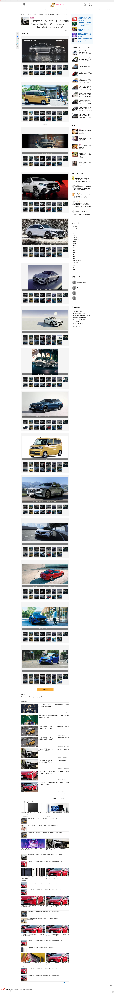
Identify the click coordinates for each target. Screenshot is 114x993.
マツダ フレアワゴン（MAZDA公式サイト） (46, 459)
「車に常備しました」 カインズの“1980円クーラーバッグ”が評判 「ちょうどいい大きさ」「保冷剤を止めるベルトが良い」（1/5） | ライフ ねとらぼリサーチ (82, 206)
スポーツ (75, 235)
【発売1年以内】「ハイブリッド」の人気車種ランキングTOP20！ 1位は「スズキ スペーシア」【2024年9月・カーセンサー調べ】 (49, 24)
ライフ (74, 243)
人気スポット (76, 247)
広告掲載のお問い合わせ (77, 323)
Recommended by (61, 982)
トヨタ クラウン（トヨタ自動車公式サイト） (46, 62)
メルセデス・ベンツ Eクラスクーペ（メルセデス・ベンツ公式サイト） (46, 586)
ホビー (74, 241)
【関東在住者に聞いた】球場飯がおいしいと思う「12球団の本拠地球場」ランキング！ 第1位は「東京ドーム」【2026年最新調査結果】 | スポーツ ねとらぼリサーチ (82, 181)
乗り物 (74, 245)
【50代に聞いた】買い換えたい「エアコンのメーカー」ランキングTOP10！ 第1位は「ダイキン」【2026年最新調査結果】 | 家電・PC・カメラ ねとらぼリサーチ (82, 214)
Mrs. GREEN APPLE (81, 282)
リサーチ (98, 9)
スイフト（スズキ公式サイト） (46, 628)
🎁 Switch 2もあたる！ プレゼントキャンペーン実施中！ (9, 0)
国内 (74, 254)
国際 (74, 256)
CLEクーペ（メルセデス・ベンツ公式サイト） (46, 289)
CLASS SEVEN (80, 293)
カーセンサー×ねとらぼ (35, 697)
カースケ (67, 30)
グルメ (46, 9)
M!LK (78, 287)
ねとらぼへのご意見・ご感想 (78, 313)
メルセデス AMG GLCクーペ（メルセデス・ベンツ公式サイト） (46, 198)
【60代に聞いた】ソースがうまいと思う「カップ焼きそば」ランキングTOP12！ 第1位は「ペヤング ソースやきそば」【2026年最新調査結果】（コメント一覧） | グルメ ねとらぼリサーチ (82, 197)
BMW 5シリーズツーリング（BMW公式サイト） (46, 416)
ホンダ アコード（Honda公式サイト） (46, 543)
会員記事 (109, 9)
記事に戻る (45, 689)
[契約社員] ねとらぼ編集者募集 (79, 317)
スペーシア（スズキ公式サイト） (46, 107)
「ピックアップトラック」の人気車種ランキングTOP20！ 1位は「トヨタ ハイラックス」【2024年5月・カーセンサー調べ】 (86, 81)
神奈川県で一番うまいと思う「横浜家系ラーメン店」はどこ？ (85, 155)
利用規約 (111, 985)
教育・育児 (78, 9)
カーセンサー (25, 697)
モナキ (78, 298)
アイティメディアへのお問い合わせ (79, 319)
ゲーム (74, 233)
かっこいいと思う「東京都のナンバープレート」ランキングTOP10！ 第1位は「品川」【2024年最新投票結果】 (85, 96)
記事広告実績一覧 (76, 326)
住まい (67, 9)
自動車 (32, 17)
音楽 (74, 269)
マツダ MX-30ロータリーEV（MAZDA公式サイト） (46, 153)
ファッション (76, 239)
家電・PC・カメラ (77, 260)
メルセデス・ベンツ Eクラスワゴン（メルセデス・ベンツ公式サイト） (46, 501)
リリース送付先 (75, 321)
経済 (74, 267)
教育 (74, 265)
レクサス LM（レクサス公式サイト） (46, 374)
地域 (57, 9)
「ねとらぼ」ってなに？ (77, 311)
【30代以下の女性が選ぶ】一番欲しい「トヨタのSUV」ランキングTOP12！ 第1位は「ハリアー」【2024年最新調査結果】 (85, 103)
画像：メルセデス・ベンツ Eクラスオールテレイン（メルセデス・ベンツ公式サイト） (45, 244)
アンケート (75, 126)
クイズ (36, 9)
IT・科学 (75, 226)
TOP (5, 9)
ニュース (15, 9)
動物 (88, 9)
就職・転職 (75, 262)
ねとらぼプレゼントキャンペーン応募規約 (81, 315)
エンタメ (26, 9)
